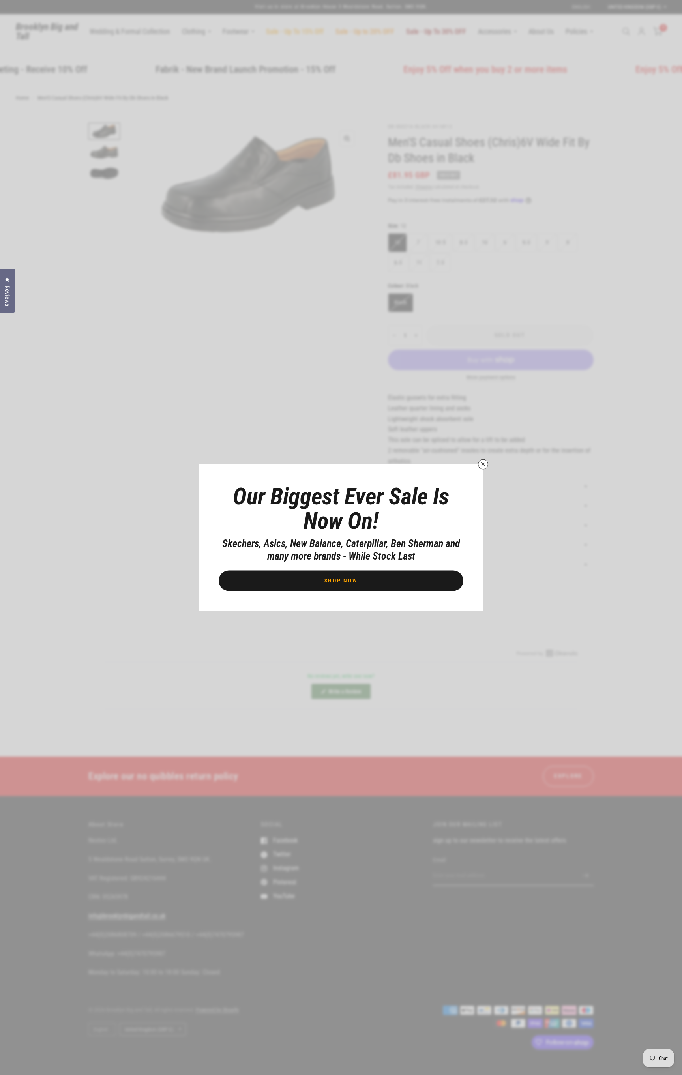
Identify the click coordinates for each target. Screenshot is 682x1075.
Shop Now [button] (341, 580)
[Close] (483, 464)
